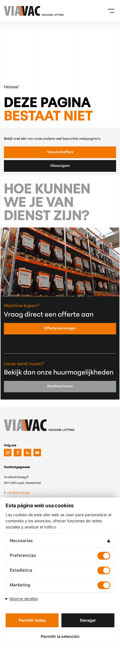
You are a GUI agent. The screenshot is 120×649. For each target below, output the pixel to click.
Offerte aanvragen (60, 328)
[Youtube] (37, 452)
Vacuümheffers (60, 152)
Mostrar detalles (23, 598)
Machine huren (60, 386)
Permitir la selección (60, 636)
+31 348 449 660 (18, 493)
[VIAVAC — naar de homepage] (11, 11)
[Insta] (7, 452)
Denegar (88, 620)
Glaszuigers (60, 166)
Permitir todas (32, 620)
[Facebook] (17, 452)
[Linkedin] (27, 452)
